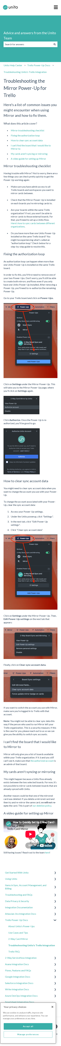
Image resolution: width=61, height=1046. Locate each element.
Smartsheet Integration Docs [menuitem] (19, 1001)
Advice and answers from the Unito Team (30, 35)
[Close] (52, 1007)
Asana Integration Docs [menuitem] (17, 964)
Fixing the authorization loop (25, 135)
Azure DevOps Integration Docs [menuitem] (21, 995)
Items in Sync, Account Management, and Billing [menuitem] (25, 887)
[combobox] (28, 44)
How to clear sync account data (27, 140)
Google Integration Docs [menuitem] (17, 976)
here (47, 852)
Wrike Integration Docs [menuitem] (17, 989)
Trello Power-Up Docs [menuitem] (16, 920)
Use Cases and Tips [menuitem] (18, 932)
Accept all (28, 1026)
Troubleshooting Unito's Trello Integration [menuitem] (31, 945)
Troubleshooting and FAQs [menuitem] (18, 894)
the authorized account (42, 760)
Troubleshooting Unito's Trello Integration (25, 71)
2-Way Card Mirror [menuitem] (18, 938)
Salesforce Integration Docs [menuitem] (19, 983)
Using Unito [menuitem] (11, 878)
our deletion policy (42, 805)
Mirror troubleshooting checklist (27, 130)
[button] (55, 873)
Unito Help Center (13, 65)
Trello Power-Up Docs (38, 65)
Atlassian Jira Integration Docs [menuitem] (20, 913)
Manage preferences (28, 1034)
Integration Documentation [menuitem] (19, 907)
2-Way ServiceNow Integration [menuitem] (21, 957)
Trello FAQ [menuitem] (14, 951)
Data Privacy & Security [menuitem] (17, 901)
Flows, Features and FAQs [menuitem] (18, 970)
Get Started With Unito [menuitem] (17, 872)
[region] (28, 1023)
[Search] (54, 44)
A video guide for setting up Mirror (28, 158)
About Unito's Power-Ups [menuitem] (21, 926)
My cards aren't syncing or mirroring (29, 153)
